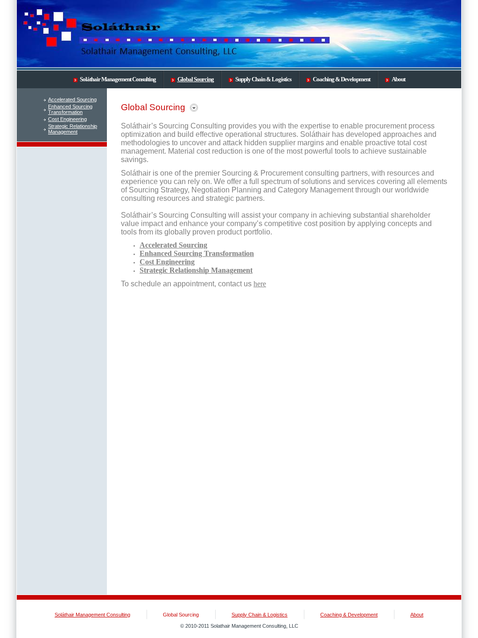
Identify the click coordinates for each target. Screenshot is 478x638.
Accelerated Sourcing (72, 99)
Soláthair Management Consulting (118, 79)
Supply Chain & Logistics (263, 79)
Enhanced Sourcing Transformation (70, 109)
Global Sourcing (195, 79)
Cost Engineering (67, 119)
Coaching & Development (341, 79)
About (398, 79)
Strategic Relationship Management (72, 129)
